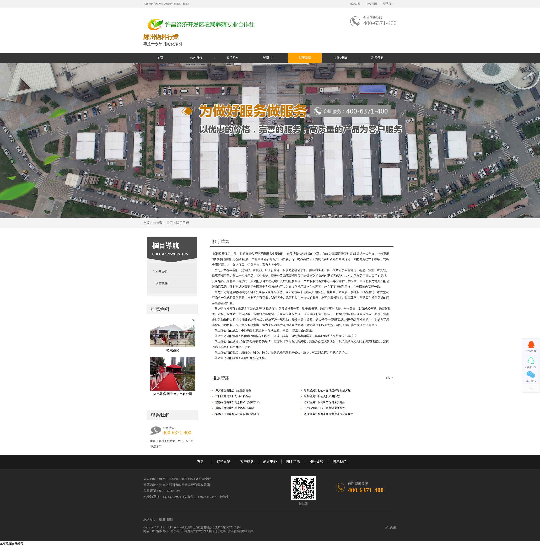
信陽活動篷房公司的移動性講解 (234, 408)
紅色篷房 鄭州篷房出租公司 (172, 394)
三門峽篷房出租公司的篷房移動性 (324, 408)
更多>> (389, 377)
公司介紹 (162, 271)
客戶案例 (232, 57)
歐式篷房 (172, 350)
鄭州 (162, 519)
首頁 (160, 57)
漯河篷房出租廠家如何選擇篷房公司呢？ (328, 414)
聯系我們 (388, 3)
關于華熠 (305, 57)
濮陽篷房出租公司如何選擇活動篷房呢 (327, 390)
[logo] (201, 24)
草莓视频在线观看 (12, 543)
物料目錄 (196, 57)
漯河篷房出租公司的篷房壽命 (233, 390)
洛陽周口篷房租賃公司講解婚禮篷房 (237, 414)
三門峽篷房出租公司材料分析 (233, 396)
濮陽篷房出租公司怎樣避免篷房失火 (237, 402)
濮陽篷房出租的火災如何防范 (322, 396)
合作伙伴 (162, 283)
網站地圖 (372, 3)
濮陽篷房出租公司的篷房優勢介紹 (324, 402)
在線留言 (355, 3)
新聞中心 (269, 57)
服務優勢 (341, 57)
